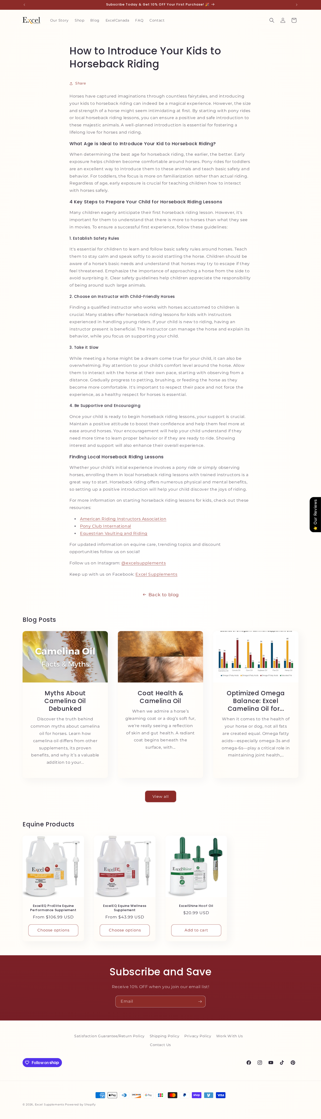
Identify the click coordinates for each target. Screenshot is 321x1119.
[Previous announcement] (24, 5)
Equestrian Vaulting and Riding (113, 533)
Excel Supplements (156, 574)
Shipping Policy (165, 1036)
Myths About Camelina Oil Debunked (65, 701)
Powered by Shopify (80, 1104)
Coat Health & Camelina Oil (161, 697)
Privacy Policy (197, 1036)
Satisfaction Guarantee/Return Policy (109, 1036)
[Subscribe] (199, 1001)
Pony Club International (105, 526)
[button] (271, 20)
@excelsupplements (143, 563)
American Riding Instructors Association (123, 519)
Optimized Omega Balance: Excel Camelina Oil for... (256, 701)
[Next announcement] (296, 5)
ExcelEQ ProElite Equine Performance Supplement (53, 908)
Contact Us (160, 1045)
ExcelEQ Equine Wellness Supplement (124, 908)
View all (160, 796)
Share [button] (80, 83)
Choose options (53, 930)
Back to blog (163, 594)
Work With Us (229, 1036)
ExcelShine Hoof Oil (196, 906)
